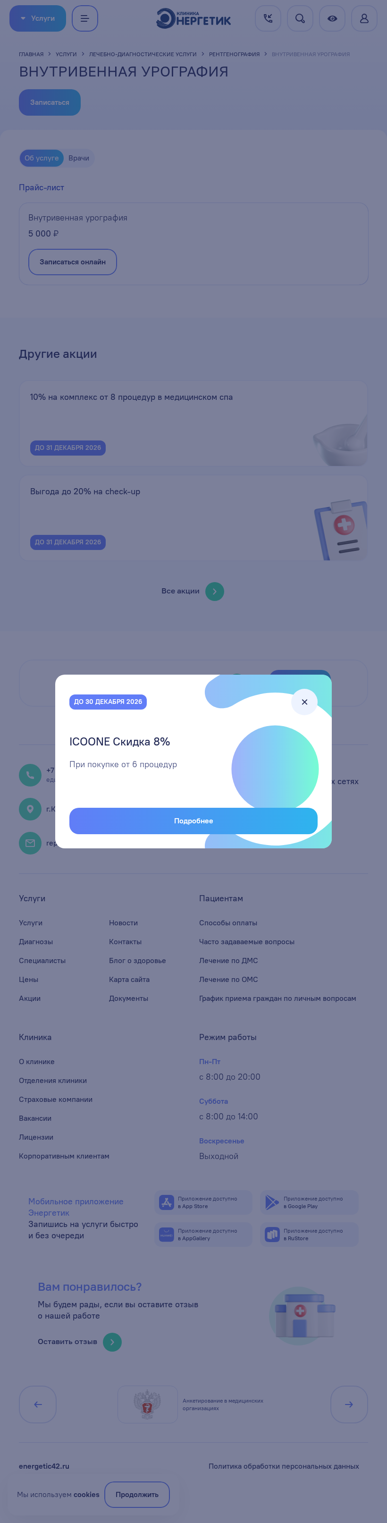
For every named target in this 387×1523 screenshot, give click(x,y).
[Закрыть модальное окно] (304, 702)
